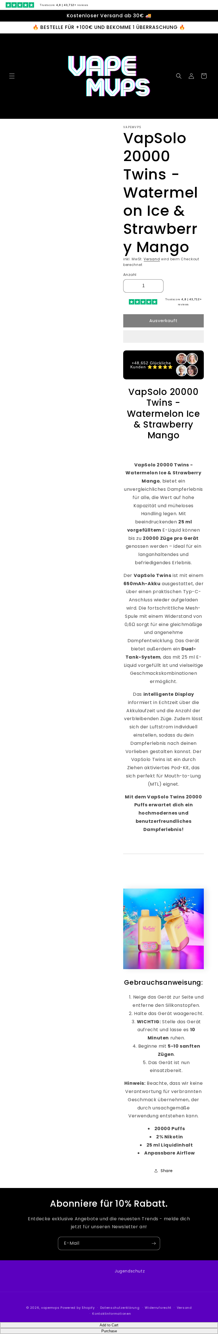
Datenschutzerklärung (120, 1307)
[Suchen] (179, 76)
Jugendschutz (130, 1271)
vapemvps (50, 1307)
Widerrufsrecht (158, 1307)
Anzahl (129, 274)
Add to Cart (109, 1325)
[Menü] (12, 76)
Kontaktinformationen (111, 1313)
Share (167, 1171)
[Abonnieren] (153, 1243)
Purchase (109, 1331)
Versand (152, 259)
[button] (163, 336)
